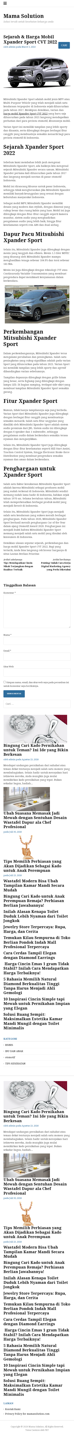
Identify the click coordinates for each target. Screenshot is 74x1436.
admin (12, 759)
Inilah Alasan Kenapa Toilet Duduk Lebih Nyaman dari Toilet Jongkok (35, 916)
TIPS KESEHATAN (15, 1063)
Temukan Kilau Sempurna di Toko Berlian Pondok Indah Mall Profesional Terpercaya (36, 942)
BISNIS (9, 1045)
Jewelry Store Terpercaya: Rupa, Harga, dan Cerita (34, 929)
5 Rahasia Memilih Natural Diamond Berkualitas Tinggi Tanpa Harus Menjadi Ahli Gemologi (31, 986)
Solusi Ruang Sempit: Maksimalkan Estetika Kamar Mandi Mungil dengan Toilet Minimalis (32, 1021)
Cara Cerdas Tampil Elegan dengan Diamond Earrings (29, 955)
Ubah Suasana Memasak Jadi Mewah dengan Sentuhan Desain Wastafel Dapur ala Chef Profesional (35, 820)
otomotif (10, 1057)
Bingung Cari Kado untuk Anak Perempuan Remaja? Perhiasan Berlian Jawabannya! (34, 901)
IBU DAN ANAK (14, 1051)
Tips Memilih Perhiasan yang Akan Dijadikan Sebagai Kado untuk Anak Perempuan (32, 866)
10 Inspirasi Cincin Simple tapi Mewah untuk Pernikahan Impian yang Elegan (36, 1003)
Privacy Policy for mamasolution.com (27, 1413)
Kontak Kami (12, 1409)
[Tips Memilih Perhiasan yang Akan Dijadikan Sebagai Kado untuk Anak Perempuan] (35, 847)
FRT (47, 1430)
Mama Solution (23, 16)
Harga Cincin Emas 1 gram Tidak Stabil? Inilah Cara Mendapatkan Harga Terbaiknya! (36, 968)
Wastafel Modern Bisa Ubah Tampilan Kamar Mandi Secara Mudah (33, 885)
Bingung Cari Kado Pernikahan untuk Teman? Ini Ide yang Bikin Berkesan (35, 750)
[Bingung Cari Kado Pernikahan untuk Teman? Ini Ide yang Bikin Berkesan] (35, 729)
